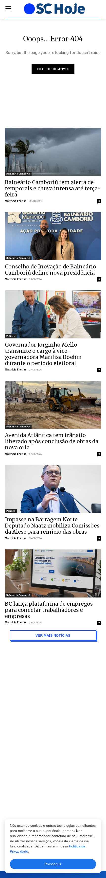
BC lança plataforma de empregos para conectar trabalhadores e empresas (49, 609)
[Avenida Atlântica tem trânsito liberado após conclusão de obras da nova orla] (53, 405)
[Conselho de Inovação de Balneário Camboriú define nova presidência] (53, 236)
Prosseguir (53, 864)
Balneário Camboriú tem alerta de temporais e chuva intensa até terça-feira (52, 188)
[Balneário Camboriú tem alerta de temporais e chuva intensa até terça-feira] (53, 152)
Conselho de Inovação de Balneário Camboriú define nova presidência (50, 269)
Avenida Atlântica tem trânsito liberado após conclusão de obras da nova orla (51, 441)
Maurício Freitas (15, 201)
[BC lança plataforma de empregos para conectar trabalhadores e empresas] (53, 573)
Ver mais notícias (53, 635)
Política (10, 336)
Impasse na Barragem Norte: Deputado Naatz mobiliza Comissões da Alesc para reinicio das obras (52, 525)
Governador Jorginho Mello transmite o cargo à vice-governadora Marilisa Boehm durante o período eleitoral (43, 354)
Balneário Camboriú (18, 173)
